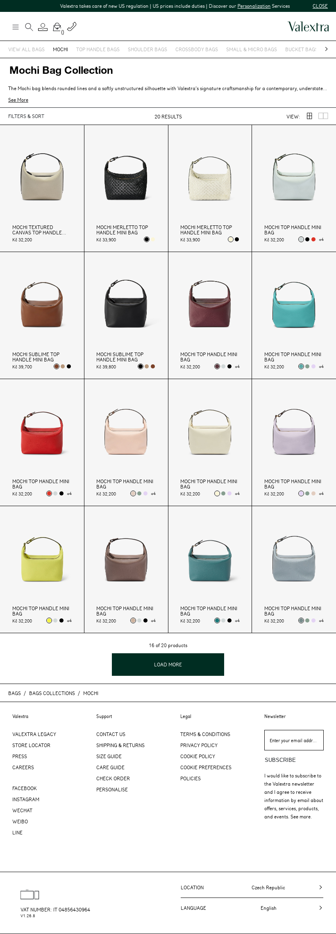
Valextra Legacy (34, 734)
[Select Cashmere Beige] (63, 366)
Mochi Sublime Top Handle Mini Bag (35, 357)
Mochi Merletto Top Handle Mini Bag (122, 230)
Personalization (246, 5)
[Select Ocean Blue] (301, 366)
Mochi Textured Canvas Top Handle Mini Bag (37, 230)
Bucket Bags (301, 49)
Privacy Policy (199, 745)
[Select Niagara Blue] (301, 620)
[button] (43, 27)
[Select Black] (147, 239)
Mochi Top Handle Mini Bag (292, 230)
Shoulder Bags (147, 49)
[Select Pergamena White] (153, 239)
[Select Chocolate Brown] (56, 366)
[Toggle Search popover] (29, 28)
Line (17, 832)
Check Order (113, 778)
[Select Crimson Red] (313, 239)
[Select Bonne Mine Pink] (133, 493)
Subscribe (280, 760)
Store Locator (31, 745)
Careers (23, 767)
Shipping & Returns (120, 745)
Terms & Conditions (205, 734)
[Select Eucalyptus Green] (307, 366)
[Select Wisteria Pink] (313, 366)
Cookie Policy (197, 756)
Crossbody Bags (196, 49)
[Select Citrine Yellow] (49, 620)
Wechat (22, 810)
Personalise (112, 789)
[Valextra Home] (308, 26)
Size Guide (109, 756)
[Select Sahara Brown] (133, 620)
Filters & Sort (26, 116)
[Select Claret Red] (217, 366)
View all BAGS (26, 49)
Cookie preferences (206, 767)
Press (19, 756)
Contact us (110, 734)
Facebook (24, 788)
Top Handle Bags (98, 49)
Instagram (25, 799)
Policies (190, 778)
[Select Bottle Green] (217, 620)
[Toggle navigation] (15, 27)
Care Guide (110, 767)
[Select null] (301, 239)
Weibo (20, 821)
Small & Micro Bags (251, 49)
